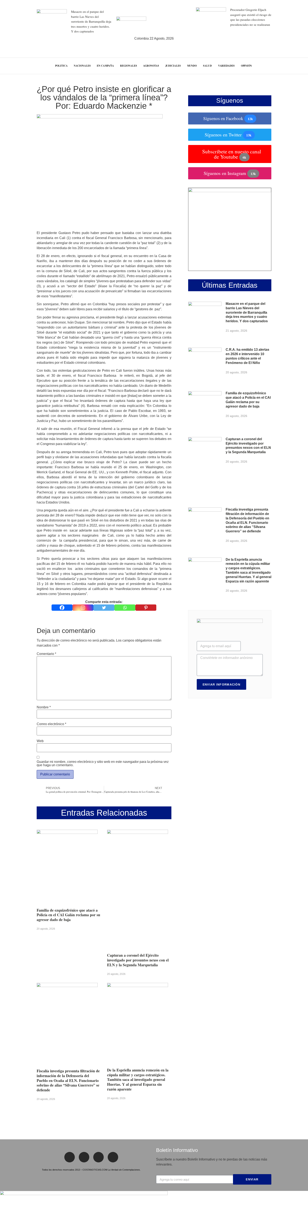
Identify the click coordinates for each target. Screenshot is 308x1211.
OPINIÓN (246, 65)
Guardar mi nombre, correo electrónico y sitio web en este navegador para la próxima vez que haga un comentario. (103, 763)
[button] (297, 65)
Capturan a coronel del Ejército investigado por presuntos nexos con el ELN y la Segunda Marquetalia (138, 959)
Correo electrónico (51, 724)
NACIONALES (82, 65)
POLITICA (61, 65)
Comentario (46, 654)
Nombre (44, 707)
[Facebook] (62, 607)
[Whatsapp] (124, 607)
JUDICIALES (173, 65)
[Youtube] (113, 1157)
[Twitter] (103, 607)
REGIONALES (128, 65)
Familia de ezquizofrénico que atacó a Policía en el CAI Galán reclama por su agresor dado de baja (68, 914)
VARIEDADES (226, 65)
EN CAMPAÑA (105, 65)
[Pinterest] (145, 607)
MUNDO (192, 65)
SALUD (207, 65)
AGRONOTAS (151, 65)
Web (40, 741)
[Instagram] (82, 607)
